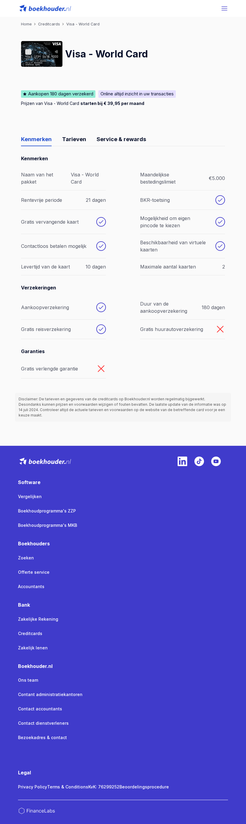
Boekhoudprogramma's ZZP (47, 510)
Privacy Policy (32, 786)
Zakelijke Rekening (38, 619)
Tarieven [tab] (74, 139)
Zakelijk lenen (33, 647)
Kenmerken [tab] (36, 139)
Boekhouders (34, 544)
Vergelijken (30, 496)
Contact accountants (40, 708)
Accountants (31, 586)
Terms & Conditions (67, 786)
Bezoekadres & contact (42, 737)
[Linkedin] (182, 461)
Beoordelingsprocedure (144, 786)
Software (29, 482)
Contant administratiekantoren (50, 694)
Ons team (28, 680)
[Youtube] (216, 461)
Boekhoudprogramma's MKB (47, 525)
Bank (24, 605)
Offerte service (34, 572)
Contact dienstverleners (43, 723)
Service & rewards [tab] (121, 139)
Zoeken (26, 557)
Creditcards (30, 633)
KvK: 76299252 (103, 786)
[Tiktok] (199, 461)
